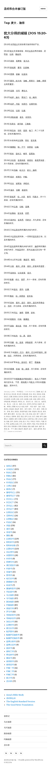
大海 (26, 414)
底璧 (18, 416)
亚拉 (34, 394)
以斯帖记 (10, 519)
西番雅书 (10, 582)
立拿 (24, 424)
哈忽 (23, 406)
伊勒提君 (14, 401)
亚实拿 (14, 394)
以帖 (17, 399)
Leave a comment (15, 431)
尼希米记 (10, 515)
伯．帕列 (19, 404)
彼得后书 (10, 664)
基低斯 (11, 409)
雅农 (16, 429)
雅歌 (8, 535)
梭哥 (16, 419)
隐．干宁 (11, 429)
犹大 (24, 421)
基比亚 (39, 411)
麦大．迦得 (33, 429)
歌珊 (19, 419)
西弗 (19, 426)
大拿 (23, 414)
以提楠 (26, 399)
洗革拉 (16, 421)
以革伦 (42, 399)
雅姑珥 (20, 429)
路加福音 (10, 601)
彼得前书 (10, 661)
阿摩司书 (10, 562)
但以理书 (10, 552)
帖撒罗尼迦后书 (13, 638)
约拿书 (9, 568)
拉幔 (37, 416)
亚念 (30, 394)
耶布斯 (42, 424)
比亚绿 (24, 419)
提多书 (9, 648)
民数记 (9, 476)
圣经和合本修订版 (15, 8)
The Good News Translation (19, 705)
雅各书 (9, 658)
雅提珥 (26, 429)
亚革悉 (26, 397)
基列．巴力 (32, 409)
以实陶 (13, 399)
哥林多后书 (11, 618)
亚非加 (20, 397)
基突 (44, 411)
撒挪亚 (11, 419)
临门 (42, 392)
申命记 (9, 479)
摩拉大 (6, 419)
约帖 (33, 424)
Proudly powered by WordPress (30, 760)
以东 (39, 397)
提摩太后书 (11, 645)
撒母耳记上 (11, 492)
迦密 (32, 426)
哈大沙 (18, 406)
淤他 (20, 421)
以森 (30, 399)
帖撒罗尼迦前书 (13, 635)
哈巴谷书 (10, 578)
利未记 (9, 472)
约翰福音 (10, 605)
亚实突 (19, 394)
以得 (21, 399)
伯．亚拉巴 (27, 401)
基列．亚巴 (24, 409)
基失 (12, 411)
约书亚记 (20, 392)
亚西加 (15, 397)
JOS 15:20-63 (30, 392)
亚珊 (10, 397)
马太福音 (10, 595)
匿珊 (13, 406)
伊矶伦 (20, 401)
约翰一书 (10, 668)
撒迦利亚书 (11, 588)
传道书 (9, 532)
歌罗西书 (10, 631)
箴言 (8, 529)
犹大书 (9, 678)
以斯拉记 (10, 512)
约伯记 (9, 522)
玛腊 (42, 421)
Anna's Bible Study (15, 695)
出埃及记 (10, 469)
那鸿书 (9, 575)
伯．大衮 (12, 404)
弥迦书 (9, 572)
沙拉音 (40, 419)
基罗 (5, 414)
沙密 (35, 419)
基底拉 (17, 411)
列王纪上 (10, 499)
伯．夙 (6, 404)
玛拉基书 (10, 592)
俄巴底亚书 (11, 565)
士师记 (9, 486)
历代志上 (10, 505)
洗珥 (11, 421)
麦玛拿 (39, 429)
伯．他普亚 (42, 401)
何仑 (24, 404)
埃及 (43, 406)
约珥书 (9, 558)
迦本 (36, 426)
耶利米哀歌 (11, 545)
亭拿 (30, 397)
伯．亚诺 (34, 401)
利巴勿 (34, 404)
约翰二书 (10, 671)
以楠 (34, 399)
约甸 (37, 424)
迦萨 (40, 426)
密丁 (38, 414)
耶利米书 (10, 542)
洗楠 (7, 421)
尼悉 (42, 414)
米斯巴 (29, 424)
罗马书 (9, 611)
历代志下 (10, 509)
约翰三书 (10, 674)
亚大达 (8, 394)
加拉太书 (10, 621)
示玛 (20, 424)
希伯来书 (10, 654)
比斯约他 (31, 419)
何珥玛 (29, 404)
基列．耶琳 (40, 409)
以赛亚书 (10, 539)
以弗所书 (10, 625)
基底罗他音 (24, 411)
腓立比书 (10, 628)
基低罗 (17, 409)
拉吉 (29, 416)
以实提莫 (7, 399)
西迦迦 (24, 426)
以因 (43, 397)
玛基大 (38, 421)
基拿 (29, 411)
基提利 (34, 411)
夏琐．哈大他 (16, 414)
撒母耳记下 (11, 495)
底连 (22, 416)
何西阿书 (10, 555)
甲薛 (7, 424)
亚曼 (43, 394)
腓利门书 (10, 651)
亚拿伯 (39, 394)
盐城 (16, 424)
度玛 (26, 416)
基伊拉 (6, 409)
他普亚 (35, 397)
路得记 (9, 489)
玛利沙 (32, 421)
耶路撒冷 (15, 426)
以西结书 (10, 548)
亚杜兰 (6, 397)
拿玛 (41, 416)
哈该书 (9, 585)
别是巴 (39, 404)
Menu (43, 9)
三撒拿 (38, 392)
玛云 (28, 421)
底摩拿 (14, 416)
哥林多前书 (11, 615)
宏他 (30, 414)
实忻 (34, 414)
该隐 (29, 426)
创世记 (9, 466)
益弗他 (12, 424)
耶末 (9, 426)
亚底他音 (25, 394)
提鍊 (44, 416)
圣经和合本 (11, 698)
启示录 (9, 681)
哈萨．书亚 (29, 406)
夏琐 (9, 414)
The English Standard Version (20, 701)
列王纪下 (10, 502)
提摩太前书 (11, 641)
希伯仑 (8, 416)
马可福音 (10, 598)
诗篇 (8, 525)
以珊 (38, 399)
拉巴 (33, 416)
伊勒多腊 (7, 401)
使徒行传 (10, 608)
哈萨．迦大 (37, 406)
